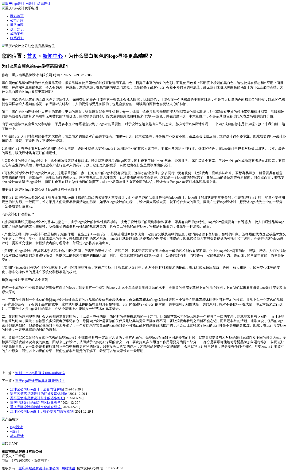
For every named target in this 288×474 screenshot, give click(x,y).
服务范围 (17, 25)
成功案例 (17, 33)
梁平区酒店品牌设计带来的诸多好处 (37, 398)
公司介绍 (17, 20)
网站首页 (17, 16)
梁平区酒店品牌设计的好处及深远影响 (38, 393)
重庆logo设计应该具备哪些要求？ (40, 381)
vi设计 (14, 431)
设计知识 (17, 29)
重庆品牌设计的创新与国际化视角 (35, 402)
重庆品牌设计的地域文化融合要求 (35, 407)
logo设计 (16, 427)
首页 (32, 56)
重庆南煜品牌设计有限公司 (39, 468)
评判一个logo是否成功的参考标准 (40, 373)
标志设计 (17, 436)
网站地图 (68, 468)
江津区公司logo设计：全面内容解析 (36, 389)
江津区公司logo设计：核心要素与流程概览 (41, 411)
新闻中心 (53, 56)
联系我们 (17, 38)
